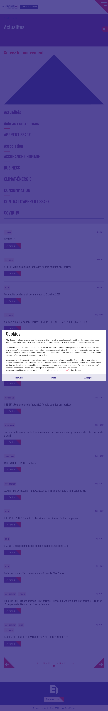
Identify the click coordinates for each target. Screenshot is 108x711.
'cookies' (65, 370)
